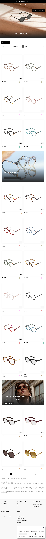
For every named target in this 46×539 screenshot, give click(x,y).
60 (33, 474)
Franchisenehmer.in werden (6, 516)
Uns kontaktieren (36, 506)
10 (27, 474)
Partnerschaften (20, 508)
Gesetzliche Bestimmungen (22, 520)
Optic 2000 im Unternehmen (6, 508)
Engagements (19, 505)
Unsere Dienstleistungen (5, 505)
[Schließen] (43, 527)
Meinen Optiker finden (37, 504)
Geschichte (19, 503)
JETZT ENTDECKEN (9, 403)
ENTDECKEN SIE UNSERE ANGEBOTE (12, 178)
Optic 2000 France (20, 522)
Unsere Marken (4, 503)
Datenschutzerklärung (21, 516)
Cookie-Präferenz (20, 513)
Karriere (2, 513)
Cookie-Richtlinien (20, 518)
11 (29, 474)
